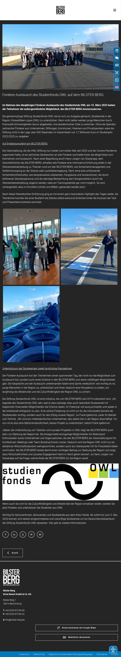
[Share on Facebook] (5, 534)
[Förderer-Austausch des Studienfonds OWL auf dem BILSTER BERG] (60, 57)
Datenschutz (39, 654)
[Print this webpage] (40, 534)
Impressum (24, 654)
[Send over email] (31, 534)
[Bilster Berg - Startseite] (11, 577)
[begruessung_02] (31, 247)
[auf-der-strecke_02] (89, 247)
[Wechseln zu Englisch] (116, 87)
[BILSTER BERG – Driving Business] (60, 9)
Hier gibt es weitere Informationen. (68, 523)
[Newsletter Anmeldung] (116, 65)
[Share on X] (23, 534)
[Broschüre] (116, 80)
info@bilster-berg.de (15, 619)
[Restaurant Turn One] (116, 72)
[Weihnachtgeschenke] (116, 50)
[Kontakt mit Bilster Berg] (116, 58)
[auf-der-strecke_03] (31, 324)
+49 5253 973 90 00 (15, 610)
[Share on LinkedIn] (14, 534)
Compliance (102, 654)
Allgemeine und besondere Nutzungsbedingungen (71, 654)
